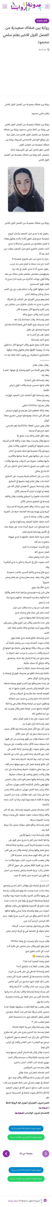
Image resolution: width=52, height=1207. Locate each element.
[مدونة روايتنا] (26, 6)
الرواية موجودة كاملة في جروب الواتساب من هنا (26, 1137)
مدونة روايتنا (13, 1201)
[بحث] (5, 6)
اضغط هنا (43, 1108)
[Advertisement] (26, 72)
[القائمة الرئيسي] (47, 6)
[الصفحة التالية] (6, 1153)
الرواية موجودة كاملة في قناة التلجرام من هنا (26, 1128)
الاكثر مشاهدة (42, 20)
